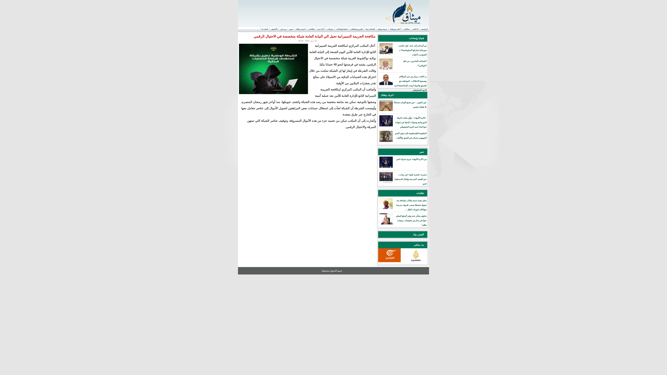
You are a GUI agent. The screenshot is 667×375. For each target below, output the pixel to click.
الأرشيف (274, 29)
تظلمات (311, 29)
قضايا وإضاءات (341, 29)
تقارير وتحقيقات (356, 29)
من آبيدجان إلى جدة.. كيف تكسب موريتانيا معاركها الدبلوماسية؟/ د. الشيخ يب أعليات (412, 50)
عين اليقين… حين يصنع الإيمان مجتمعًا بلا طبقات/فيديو (410, 104)
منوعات (330, 29)
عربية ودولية (382, 29)
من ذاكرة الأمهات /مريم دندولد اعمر (411, 159)
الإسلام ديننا (370, 29)
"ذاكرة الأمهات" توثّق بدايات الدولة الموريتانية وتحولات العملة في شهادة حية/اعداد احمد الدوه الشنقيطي (411, 122)
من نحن (283, 29)
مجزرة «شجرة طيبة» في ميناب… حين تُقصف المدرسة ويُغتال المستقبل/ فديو (410, 179)
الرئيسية (424, 29)
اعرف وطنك (301, 29)
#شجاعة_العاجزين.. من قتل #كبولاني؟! (415, 63)
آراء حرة (321, 29)
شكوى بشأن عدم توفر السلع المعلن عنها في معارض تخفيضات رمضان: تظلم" (411, 220)
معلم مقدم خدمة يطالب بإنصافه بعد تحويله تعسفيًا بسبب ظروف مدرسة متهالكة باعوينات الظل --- (411, 205)
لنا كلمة (415, 29)
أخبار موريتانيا (395, 29)
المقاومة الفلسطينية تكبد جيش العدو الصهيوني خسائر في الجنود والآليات (411, 135)
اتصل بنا (265, 29)
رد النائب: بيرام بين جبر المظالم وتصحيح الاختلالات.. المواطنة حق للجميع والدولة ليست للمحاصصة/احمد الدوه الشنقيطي (410, 83)
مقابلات (407, 29)
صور (291, 29)
